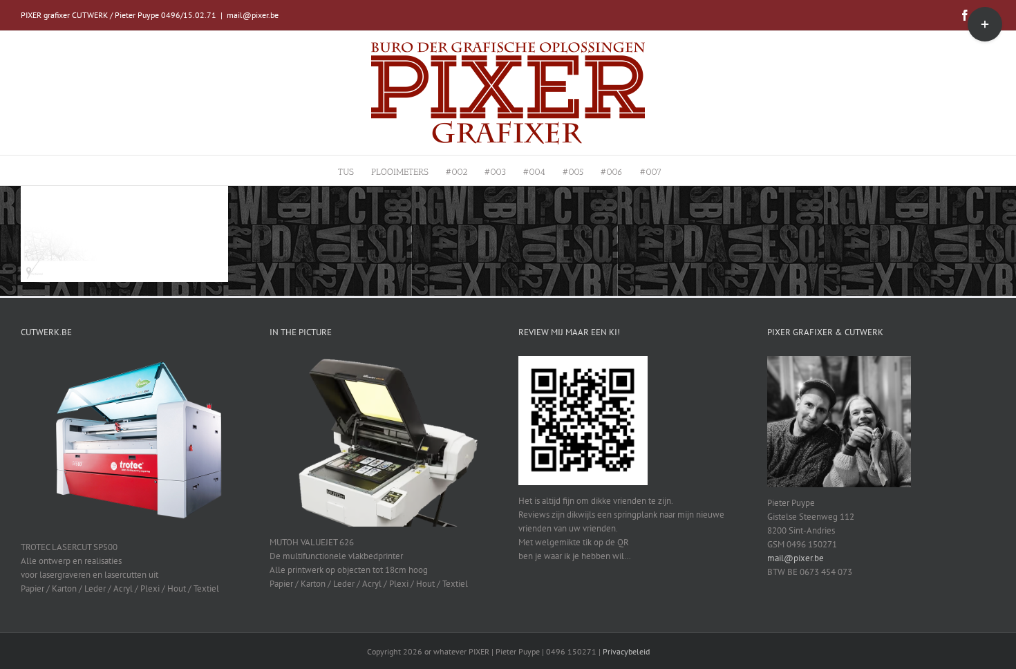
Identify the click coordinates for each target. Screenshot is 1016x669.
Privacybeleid (626, 651)
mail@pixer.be (253, 15)
